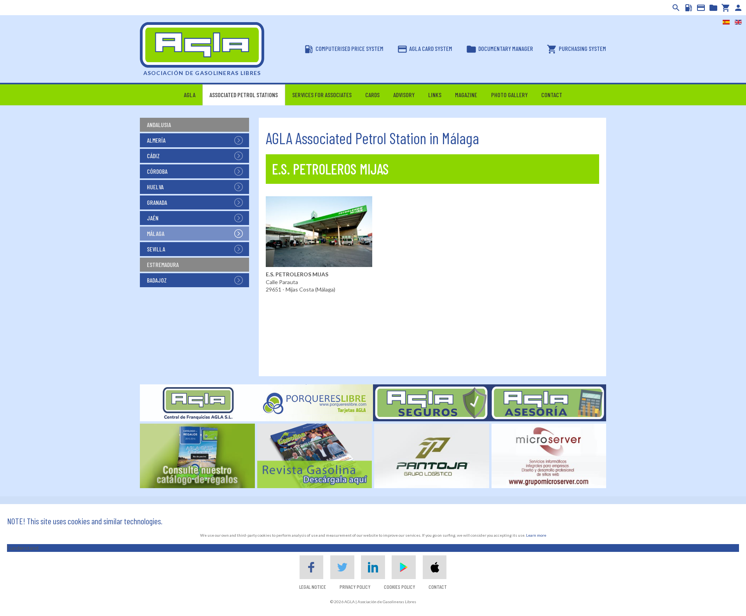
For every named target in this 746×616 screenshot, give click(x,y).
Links (434, 94)
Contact (438, 586)
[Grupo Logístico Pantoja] (431, 455)
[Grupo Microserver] (549, 455)
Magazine (466, 94)
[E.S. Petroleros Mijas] (319, 231)
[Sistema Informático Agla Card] (700, 7)
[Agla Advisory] (548, 402)
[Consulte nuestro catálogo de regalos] (197, 455)
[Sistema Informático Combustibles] (687, 7)
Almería (156, 140)
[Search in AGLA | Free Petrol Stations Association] (675, 7)
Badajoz (157, 280)
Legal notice (312, 586)
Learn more (536, 535)
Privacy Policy (355, 586)
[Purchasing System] (725, 7)
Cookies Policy (399, 586)
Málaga (155, 233)
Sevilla (156, 249)
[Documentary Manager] (712, 7)
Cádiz (153, 155)
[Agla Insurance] (431, 402)
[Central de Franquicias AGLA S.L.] (198, 402)
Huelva (155, 186)
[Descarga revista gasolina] (314, 455)
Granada (157, 202)
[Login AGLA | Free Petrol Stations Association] (737, 7)
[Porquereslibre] (314, 402)
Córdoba (157, 171)
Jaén (153, 218)
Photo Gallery (509, 94)
